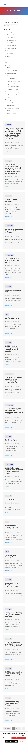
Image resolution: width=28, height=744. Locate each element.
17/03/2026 (15, 417)
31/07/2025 (15, 679)
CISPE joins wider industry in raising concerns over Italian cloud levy (12, 348)
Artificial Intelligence (13, 68)
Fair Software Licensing (14, 92)
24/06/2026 (15, 205)
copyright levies (12, 70)
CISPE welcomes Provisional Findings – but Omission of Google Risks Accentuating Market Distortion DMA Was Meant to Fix (13, 169)
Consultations (11, 40)
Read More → (8, 152)
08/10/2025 (15, 590)
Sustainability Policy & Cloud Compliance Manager (13, 703)
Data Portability (12, 78)
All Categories (10, 32)
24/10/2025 (15, 560)
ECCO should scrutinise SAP (13, 291)
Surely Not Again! (11, 440)
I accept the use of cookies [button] (18, 737)
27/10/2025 (15, 532)
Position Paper (11, 45)
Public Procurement (13, 110)
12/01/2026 (15, 443)
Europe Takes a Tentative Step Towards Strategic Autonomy (14, 230)
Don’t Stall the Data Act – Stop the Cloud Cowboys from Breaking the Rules (13, 644)
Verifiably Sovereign (12, 318)
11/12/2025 (15, 477)
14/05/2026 (15, 266)
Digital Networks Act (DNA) (14, 84)
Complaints (10, 37)
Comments (11, 34)
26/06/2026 (15, 177)
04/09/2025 (15, 649)
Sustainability (11, 113)
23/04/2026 (15, 322)
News (10, 43)
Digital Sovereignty (13, 86)
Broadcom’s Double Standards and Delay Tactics (12, 260)
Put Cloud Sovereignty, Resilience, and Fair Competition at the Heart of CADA (14, 411)
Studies (10, 53)
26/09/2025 (15, 620)
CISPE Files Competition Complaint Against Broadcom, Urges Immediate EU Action (13, 379)
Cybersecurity (11, 73)
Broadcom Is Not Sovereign (11, 200)
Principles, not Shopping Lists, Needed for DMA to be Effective (13, 614)
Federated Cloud (12, 94)
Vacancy (10, 56)
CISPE (8, 142)
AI (8, 65)
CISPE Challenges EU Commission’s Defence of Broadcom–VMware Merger (14, 470)
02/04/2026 (15, 355)
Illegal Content (11, 102)
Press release (11, 48)
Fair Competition (12, 89)
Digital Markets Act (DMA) (14, 81)
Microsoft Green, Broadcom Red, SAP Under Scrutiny (12, 527)
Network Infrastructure (14, 108)
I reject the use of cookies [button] (11, 741)
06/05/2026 (15, 295)
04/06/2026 (15, 236)
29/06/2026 (15, 142)
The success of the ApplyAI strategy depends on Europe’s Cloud (14, 585)
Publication (10, 51)
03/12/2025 (15, 503)
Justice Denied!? (10, 499)
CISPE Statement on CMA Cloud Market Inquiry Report (13, 673)
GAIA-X (9, 97)
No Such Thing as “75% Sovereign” (13, 556)
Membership (11, 105)
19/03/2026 (15, 386)
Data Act (10, 76)
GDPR (9, 100)
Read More (21, 741)
